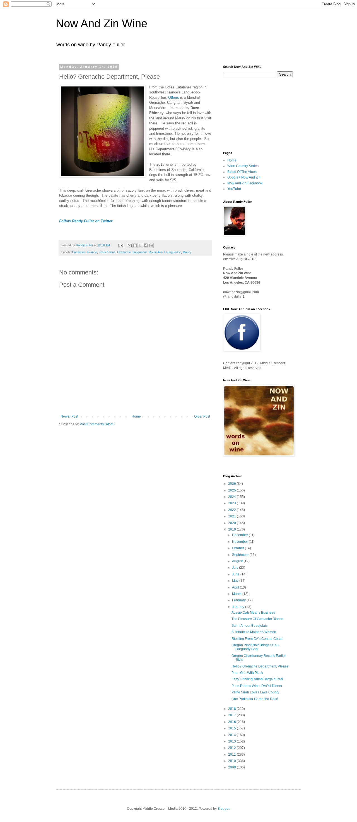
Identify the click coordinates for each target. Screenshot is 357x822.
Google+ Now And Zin (243, 177)
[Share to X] (140, 245)
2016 (232, 722)
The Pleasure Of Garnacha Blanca (257, 619)
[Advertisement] (251, 113)
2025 (232, 490)
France (92, 252)
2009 (232, 767)
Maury (187, 252)
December (240, 535)
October (238, 548)
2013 (232, 741)
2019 (232, 529)
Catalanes (79, 252)
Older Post (202, 416)
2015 (232, 728)
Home (136, 416)
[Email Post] (120, 245)
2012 (232, 748)
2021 (232, 516)
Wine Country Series (243, 166)
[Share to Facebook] (145, 245)
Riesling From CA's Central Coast (256, 639)
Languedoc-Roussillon (147, 252)
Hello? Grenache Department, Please (259, 666)
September (241, 555)
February (239, 600)
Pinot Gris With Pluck (247, 673)
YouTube (234, 189)
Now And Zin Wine (101, 23)
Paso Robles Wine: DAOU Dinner (256, 686)
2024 (232, 497)
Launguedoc (172, 252)
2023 (232, 503)
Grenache (124, 252)
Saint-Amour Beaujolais (249, 626)
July (235, 568)
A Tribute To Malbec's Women (253, 632)
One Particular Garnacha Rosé (254, 699)
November (240, 542)
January (238, 607)
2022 (232, 510)
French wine (107, 252)
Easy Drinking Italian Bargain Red (257, 679)
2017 (232, 715)
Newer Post (69, 416)
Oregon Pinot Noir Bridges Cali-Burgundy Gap (255, 647)
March (237, 594)
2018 (232, 709)
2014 (232, 735)
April (236, 587)
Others (173, 97)
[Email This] (129, 245)
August (237, 561)
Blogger (223, 809)
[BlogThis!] (135, 245)
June (236, 574)
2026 (232, 484)
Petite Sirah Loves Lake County (255, 692)
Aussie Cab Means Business (253, 612)
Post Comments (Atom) (97, 424)
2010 (232, 761)
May (235, 581)
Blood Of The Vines (242, 172)
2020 (232, 523)
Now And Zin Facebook (244, 183)
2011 (232, 754)
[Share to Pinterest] (151, 245)
